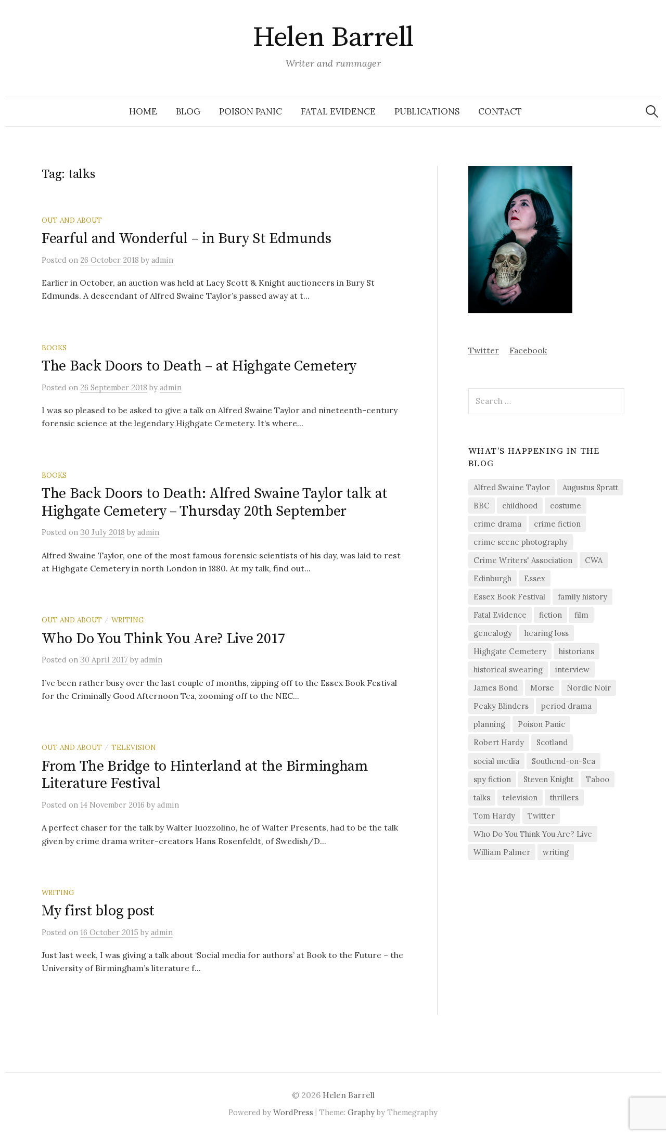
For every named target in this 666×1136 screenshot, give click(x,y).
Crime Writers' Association (522, 560)
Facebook (528, 350)
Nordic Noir (589, 688)
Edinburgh (492, 578)
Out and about (72, 220)
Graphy (361, 1112)
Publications (426, 111)
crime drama (497, 524)
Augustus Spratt (590, 487)
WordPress (293, 1112)
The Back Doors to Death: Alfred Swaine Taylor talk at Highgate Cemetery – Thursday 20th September (215, 502)
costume (565, 505)
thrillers (564, 797)
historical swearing (508, 669)
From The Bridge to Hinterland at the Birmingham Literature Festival (205, 775)
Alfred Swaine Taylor (511, 487)
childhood (519, 505)
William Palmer (501, 852)
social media (496, 761)
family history (582, 597)
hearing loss (546, 633)
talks (481, 797)
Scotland (552, 742)
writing (556, 852)
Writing (127, 619)
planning (489, 724)
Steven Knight (548, 779)
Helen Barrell (333, 37)
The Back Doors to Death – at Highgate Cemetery (199, 366)
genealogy (492, 633)
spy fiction (492, 779)
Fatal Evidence (338, 111)
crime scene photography (520, 542)
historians (576, 651)
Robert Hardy (498, 742)
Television (133, 747)
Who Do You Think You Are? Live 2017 (163, 639)
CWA (594, 560)
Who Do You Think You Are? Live (532, 834)
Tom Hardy (494, 816)
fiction (550, 615)
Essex (534, 578)
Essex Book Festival (509, 597)
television (520, 797)
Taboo (597, 779)
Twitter (483, 350)
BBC (481, 505)
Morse (542, 688)
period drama (566, 706)
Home (143, 111)
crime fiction (557, 524)
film (581, 615)
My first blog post (98, 911)
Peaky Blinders (501, 706)
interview (572, 669)
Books (54, 347)
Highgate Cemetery (509, 651)
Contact (500, 111)
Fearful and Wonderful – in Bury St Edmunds (186, 238)
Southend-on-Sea (563, 761)
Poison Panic (250, 111)
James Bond (495, 688)
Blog (188, 111)
